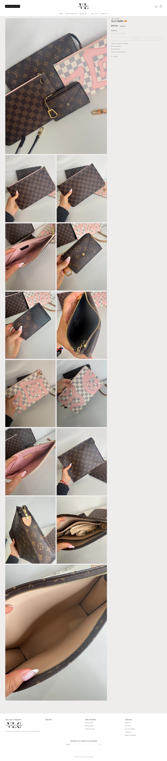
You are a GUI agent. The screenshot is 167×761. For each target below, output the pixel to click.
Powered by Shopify (88, 756)
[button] (83, 14)
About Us (127, 722)
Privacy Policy (89, 722)
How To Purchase (130, 729)
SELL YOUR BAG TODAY (12, 6)
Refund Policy (89, 726)
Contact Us (128, 732)
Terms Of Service (90, 729)
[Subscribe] (100, 744)
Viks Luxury (81, 756)
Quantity (114, 30)
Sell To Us (128, 726)
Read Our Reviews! (130, 735)
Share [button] (116, 56)
